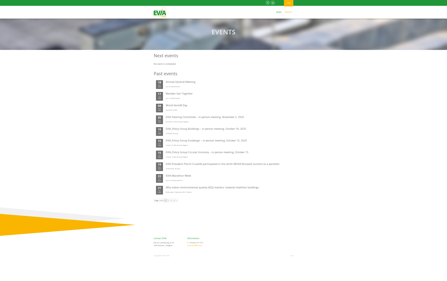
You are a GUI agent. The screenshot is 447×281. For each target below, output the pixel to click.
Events (288, 12)
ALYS (291, 256)
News (279, 12)
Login (288, 3)
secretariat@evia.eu (194, 245)
